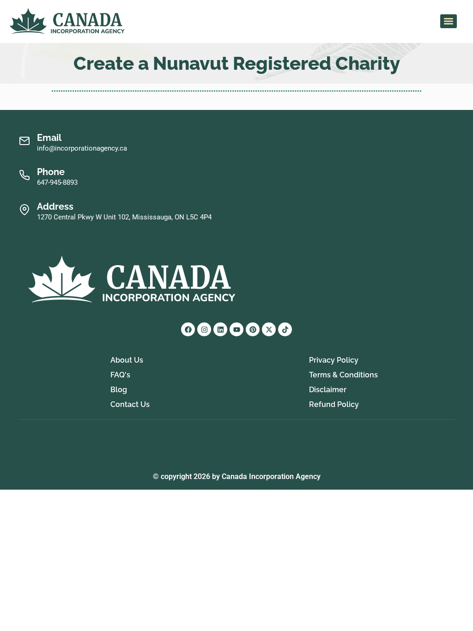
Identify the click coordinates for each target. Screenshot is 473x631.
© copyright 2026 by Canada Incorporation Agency (237, 476)
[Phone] (24, 175)
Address (55, 206)
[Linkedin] (220, 329)
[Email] (24, 141)
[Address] (24, 210)
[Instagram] (204, 329)
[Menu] (448, 21)
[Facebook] (188, 329)
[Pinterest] (253, 329)
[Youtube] (236, 329)
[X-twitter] (269, 329)
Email (49, 137)
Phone (51, 171)
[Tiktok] (285, 329)
